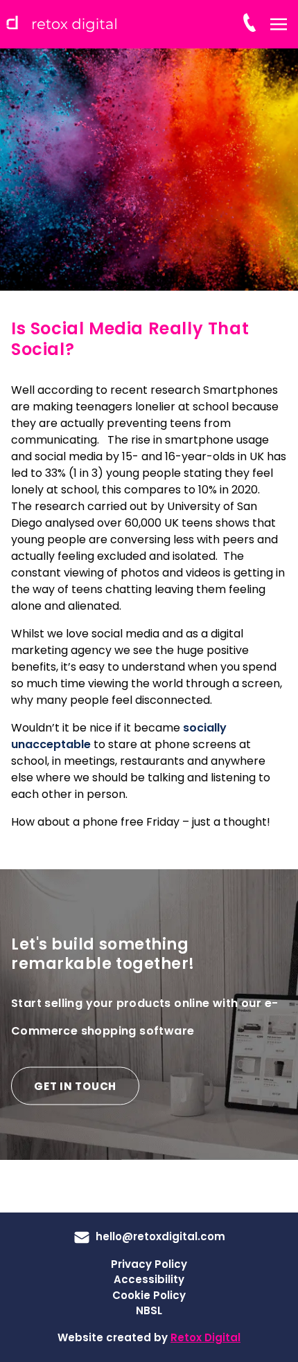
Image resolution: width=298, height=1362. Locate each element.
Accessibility (149, 1279)
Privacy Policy (149, 1264)
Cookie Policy (149, 1295)
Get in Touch (75, 1086)
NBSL (149, 1310)
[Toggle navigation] (278, 23)
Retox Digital (205, 1337)
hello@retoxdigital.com (160, 1236)
